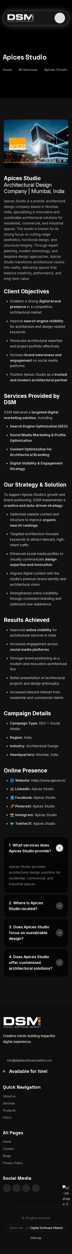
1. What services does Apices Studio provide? (30, 848)
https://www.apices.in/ (48, 780)
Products (9, 1110)
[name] (60, 18)
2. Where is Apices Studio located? (26, 906)
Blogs (7, 1156)
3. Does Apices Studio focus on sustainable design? (29, 933)
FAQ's (7, 1117)
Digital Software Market (46, 1228)
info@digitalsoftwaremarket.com (29, 1060)
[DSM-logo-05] (20, 18)
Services (9, 1103)
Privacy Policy (13, 1163)
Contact (8, 1149)
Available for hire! (28, 1071)
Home (7, 1142)
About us (9, 1096)
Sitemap (36, 1238)
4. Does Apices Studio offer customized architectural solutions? (30, 963)
